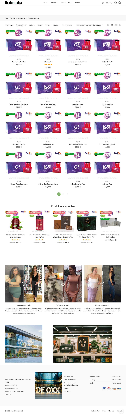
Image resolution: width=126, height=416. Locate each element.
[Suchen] (119, 2)
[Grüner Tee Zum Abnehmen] (48, 165)
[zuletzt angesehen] (121, 411)
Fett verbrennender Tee (77, 144)
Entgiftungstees (107, 104)
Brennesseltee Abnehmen (78, 62)
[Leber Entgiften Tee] (78, 165)
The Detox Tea (68, 376)
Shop (62, 3)
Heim (6, 18)
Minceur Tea (107, 184)
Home (45, 3)
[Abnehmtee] (48, 43)
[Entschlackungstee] (18, 125)
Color (31, 25)
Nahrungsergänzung (18, 234)
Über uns (54, 3)
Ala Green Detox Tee (86, 237)
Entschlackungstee (18, 144)
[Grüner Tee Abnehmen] (18, 165)
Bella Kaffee (110, 237)
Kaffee (56, 234)
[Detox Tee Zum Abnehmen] (18, 85)
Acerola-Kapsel (15, 237)
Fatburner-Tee (48, 144)
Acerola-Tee (39, 237)
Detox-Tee (32, 234)
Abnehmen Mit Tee (19, 62)
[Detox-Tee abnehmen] (48, 85)
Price (47, 25)
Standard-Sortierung (93, 25)
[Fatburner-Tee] (48, 125)
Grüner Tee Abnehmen (18, 184)
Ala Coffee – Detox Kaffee (63, 237)
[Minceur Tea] (107, 165)
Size (39, 25)
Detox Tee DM (107, 62)
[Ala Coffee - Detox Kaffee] (63, 221)
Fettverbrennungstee (107, 144)
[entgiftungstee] (78, 85)
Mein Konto (67, 392)
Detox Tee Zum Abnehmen (18, 104)
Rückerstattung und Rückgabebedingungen (71, 384)
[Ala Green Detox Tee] (86, 221)
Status (55, 25)
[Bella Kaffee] (110, 221)
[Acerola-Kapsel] (16, 221)
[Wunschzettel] (29, 32)
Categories (22, 25)
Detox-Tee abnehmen (48, 104)
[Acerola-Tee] (39, 221)
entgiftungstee (77, 104)
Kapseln (8, 234)
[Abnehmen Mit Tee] (18, 43)
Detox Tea (8, 394)
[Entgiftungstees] (107, 85)
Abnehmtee (48, 62)
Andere (19, 59)
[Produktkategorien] (102, 2)
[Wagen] (107, 2)
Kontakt (77, 3)
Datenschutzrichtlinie (70, 380)
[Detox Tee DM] (107, 43)
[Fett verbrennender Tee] (78, 125)
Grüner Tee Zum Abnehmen (48, 184)
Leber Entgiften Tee (78, 184)
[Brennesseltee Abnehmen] (78, 43)
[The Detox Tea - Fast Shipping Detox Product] (13, 2)
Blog (69, 3)
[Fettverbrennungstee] (107, 125)
